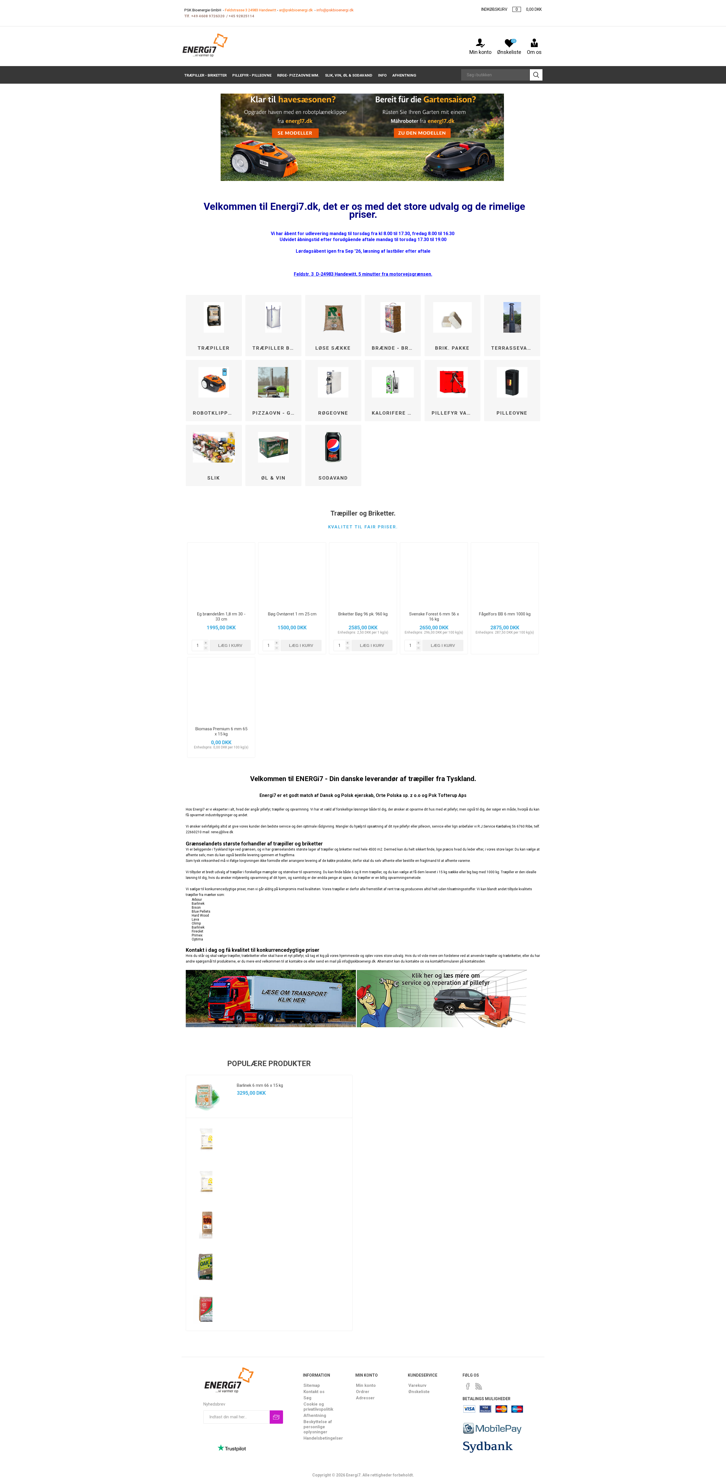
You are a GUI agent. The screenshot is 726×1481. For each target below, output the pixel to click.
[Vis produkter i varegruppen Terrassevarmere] (512, 317)
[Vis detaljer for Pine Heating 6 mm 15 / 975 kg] (207, 1139)
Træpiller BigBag (275, 348)
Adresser (365, 1397)
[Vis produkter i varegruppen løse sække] (333, 317)
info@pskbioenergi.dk (335, 10)
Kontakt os (313, 1391)
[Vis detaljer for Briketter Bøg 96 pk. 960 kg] (363, 575)
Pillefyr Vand (453, 413)
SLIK (213, 478)
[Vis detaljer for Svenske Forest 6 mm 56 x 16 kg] (434, 575)
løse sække (333, 348)
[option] (269, 1203)
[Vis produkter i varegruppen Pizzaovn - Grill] (273, 382)
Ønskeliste (419, 1391)
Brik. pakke (452, 348)
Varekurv (417, 1385)
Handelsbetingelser (323, 1438)
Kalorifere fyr (395, 413)
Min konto (480, 52)
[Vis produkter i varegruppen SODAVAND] (333, 447)
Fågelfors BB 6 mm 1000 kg (505, 614)
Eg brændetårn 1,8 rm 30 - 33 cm (221, 616)
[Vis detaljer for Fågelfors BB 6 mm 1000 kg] (505, 575)
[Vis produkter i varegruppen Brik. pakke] (453, 317)
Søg (307, 1397)
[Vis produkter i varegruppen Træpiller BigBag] (273, 317)
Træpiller (214, 348)
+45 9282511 (240, 16)
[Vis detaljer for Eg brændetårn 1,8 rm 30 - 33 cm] (221, 575)
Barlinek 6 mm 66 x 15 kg (260, 1085)
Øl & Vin (273, 478)
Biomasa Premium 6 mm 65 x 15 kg (221, 731)
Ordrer (362, 1391)
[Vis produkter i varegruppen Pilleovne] (512, 382)
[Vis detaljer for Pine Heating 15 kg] (207, 1182)
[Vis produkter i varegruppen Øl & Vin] (273, 447)
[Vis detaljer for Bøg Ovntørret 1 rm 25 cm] (292, 575)
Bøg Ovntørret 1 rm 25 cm (292, 614)
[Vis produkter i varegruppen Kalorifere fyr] (393, 382)
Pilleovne (512, 413)
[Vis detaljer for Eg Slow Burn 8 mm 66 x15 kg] (207, 1267)
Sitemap (311, 1385)
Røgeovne (333, 413)
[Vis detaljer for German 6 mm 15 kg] (207, 1224)
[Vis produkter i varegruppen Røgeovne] (333, 382)
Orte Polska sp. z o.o (398, 795)
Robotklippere (216, 413)
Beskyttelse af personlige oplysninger (317, 1426)
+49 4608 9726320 (208, 16)
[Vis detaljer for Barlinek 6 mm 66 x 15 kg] (207, 1096)
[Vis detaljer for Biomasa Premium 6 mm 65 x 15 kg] (221, 689)
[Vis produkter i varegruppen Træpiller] (214, 317)
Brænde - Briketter (395, 348)
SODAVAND (333, 478)
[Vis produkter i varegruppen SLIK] (214, 447)
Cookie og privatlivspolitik (318, 1407)
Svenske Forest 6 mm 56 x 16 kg (434, 616)
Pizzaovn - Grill (275, 413)
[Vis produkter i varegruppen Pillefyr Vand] (453, 382)
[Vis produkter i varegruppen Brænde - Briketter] (393, 317)
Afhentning (314, 1415)
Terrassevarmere (514, 348)
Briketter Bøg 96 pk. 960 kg (363, 614)
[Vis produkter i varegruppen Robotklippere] (214, 382)
